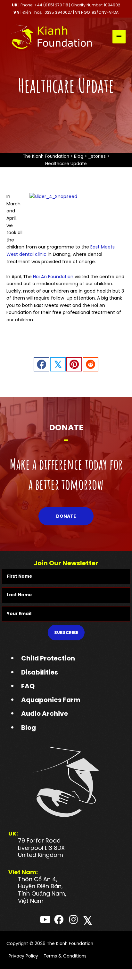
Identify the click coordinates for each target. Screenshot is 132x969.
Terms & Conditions (65, 956)
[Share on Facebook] (41, 364)
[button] (66, 516)
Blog (28, 727)
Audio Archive (44, 713)
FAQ (28, 686)
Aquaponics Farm (50, 699)
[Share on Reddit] (90, 364)
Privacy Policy (23, 956)
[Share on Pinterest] (74, 364)
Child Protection (48, 658)
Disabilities (39, 672)
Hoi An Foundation (53, 276)
